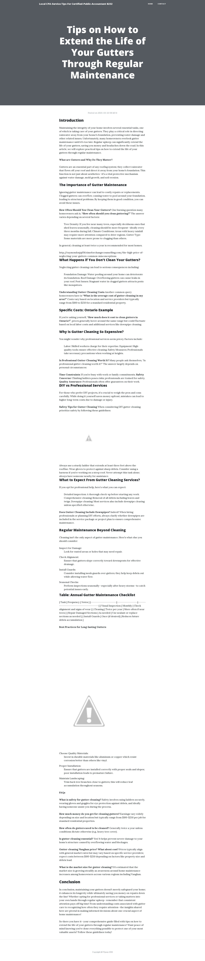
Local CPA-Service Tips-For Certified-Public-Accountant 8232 (75, 3)
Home (150, 4)
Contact (162, 4)
